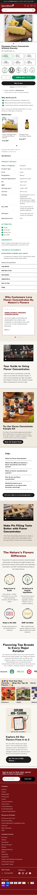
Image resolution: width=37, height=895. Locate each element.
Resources (4, 825)
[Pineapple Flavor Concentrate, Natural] (27, 124)
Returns (4, 852)
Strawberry (5, 702)
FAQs (3, 287)
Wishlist (4, 840)
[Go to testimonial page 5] (21, 337)
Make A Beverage (6, 828)
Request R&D (5, 794)
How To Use (6, 283)
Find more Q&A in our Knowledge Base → (18, 495)
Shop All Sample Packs (13, 442)
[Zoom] (29, 39)
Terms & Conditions (7, 802)
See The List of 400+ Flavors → (16, 760)
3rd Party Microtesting (8, 862)
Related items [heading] (6, 115)
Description (5, 275)
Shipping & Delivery (7, 849)
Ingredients (5, 266)
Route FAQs (5, 854)
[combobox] (18, 10)
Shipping (12, 87)
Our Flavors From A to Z (8, 818)
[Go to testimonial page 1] (15, 337)
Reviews (4, 847)
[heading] (8, 5)
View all (33, 683)
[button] (31, 5)
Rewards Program (7, 845)
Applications (6, 279)
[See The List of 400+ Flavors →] (18, 720)
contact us (17, 149)
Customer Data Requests (9, 811)
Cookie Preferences (7, 806)
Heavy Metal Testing (7, 864)
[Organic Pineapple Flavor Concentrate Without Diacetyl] (10, 124)
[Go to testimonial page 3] (18, 337)
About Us (4, 789)
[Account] (28, 5)
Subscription (5, 842)
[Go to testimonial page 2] (16, 337)
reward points (12, 151)
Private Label (5, 797)
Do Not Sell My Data (7, 809)
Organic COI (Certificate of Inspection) (12, 859)
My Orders (4, 837)
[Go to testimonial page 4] (20, 337)
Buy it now (18, 83)
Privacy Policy (5, 804)
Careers (4, 799)
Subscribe (28, 779)
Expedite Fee (5, 857)
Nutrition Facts (7, 270)
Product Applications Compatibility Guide (13, 823)
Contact (4, 792)
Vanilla (19, 702)
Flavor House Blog (7, 821)
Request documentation (9, 262)
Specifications (6, 156)
